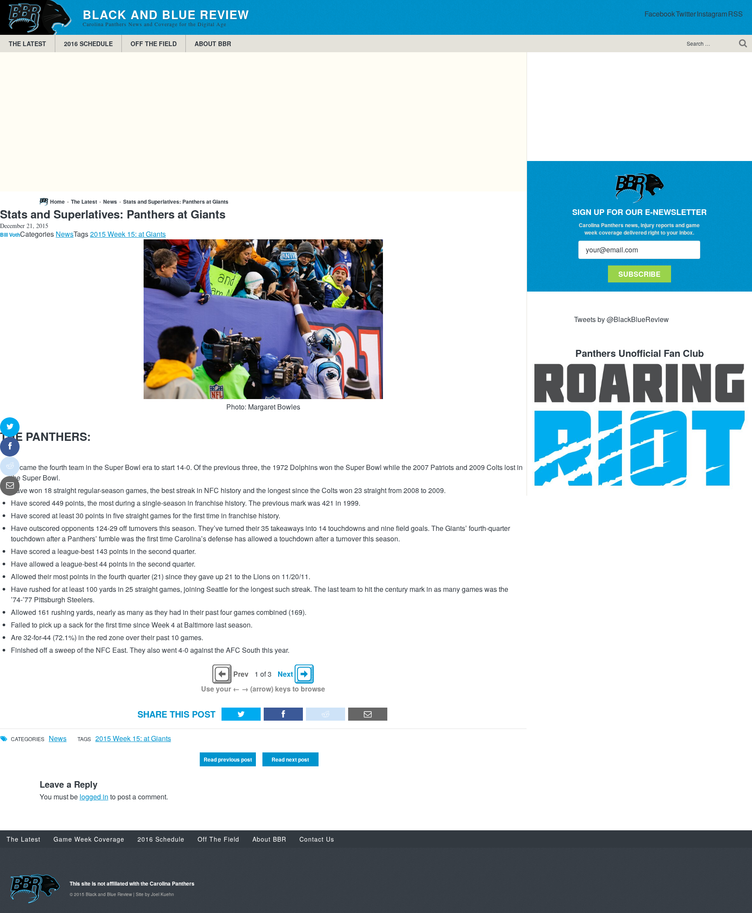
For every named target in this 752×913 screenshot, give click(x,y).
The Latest (27, 43)
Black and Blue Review (37, 17)
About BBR (213, 43)
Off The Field (154, 43)
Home (57, 201)
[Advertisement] (263, 122)
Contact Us (316, 839)
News (110, 201)
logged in (94, 797)
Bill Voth (10, 234)
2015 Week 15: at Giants (128, 234)
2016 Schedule (88, 43)
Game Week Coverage (89, 839)
